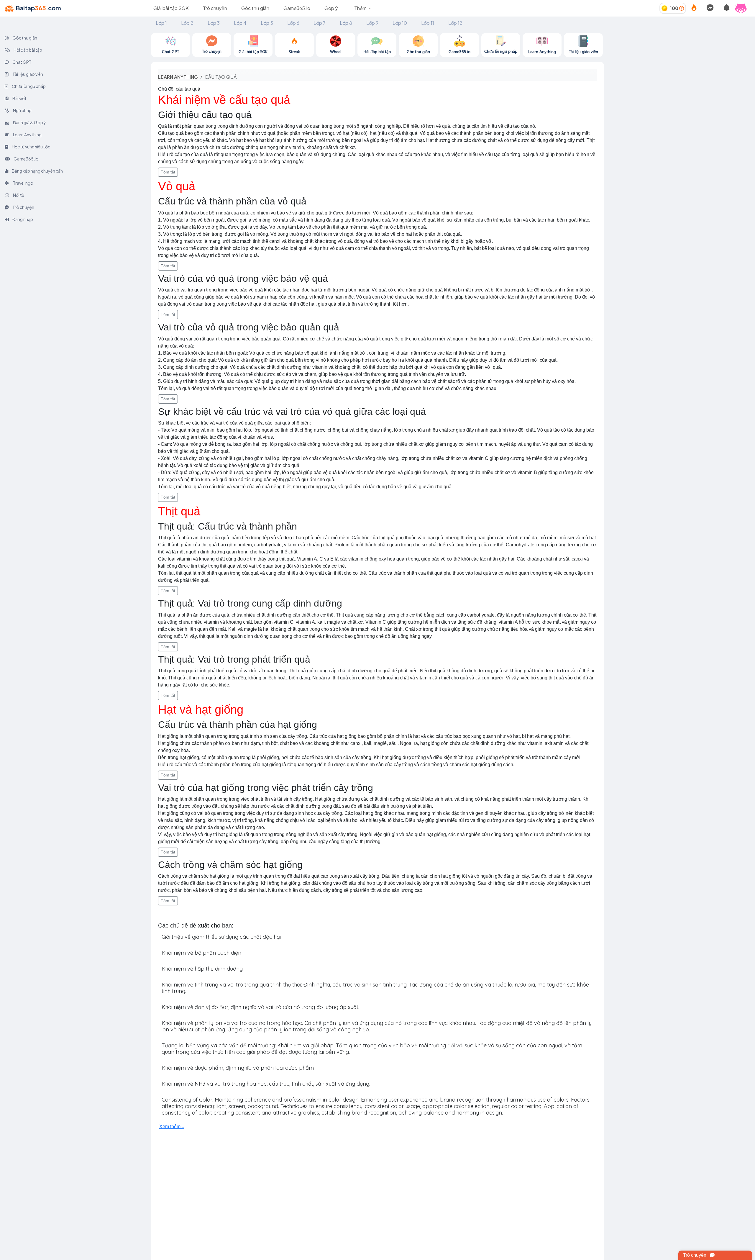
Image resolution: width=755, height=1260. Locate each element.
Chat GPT (22, 62)
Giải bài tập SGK (171, 8)
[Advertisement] (679, 74)
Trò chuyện (215, 8)
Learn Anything (27, 134)
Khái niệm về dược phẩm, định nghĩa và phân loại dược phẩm (238, 1067)
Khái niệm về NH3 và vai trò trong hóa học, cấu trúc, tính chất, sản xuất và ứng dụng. (266, 1083)
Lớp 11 (427, 23)
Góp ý (331, 8)
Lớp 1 (161, 23)
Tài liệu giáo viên (27, 74)
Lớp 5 (267, 23)
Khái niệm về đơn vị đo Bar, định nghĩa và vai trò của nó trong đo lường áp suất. (260, 1007)
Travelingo (22, 183)
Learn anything (178, 77)
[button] (743, 8)
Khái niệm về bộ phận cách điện (201, 952)
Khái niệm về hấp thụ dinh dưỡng (202, 968)
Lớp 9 (372, 23)
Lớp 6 (293, 23)
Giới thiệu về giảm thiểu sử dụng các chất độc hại (221, 936)
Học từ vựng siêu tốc (30, 146)
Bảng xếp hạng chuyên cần (37, 170)
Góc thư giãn (255, 8)
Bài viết (19, 98)
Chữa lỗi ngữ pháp (28, 86)
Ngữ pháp (22, 110)
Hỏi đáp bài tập (27, 50)
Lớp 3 (214, 23)
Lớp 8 (346, 23)
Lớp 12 (455, 23)
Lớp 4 (240, 23)
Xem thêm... (171, 1126)
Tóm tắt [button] (168, 172)
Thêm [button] (360, 8)
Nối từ (18, 195)
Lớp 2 (187, 23)
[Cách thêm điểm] (681, 8)
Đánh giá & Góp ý (29, 122)
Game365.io (296, 8)
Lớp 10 (400, 23)
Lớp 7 (320, 23)
